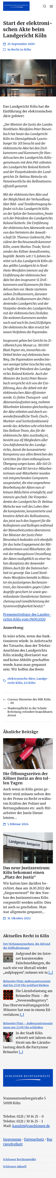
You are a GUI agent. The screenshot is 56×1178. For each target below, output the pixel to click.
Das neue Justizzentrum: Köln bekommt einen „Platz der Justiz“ (26, 873)
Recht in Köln (21, 49)
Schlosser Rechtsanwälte (19, 1159)
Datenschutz (34, 1139)
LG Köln (29, 683)
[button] (44, 6)
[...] (51, 973)
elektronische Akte (21, 678)
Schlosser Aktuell (14, 1166)
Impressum (12, 1139)
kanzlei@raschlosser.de (31, 1126)
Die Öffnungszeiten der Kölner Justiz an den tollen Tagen (26, 778)
